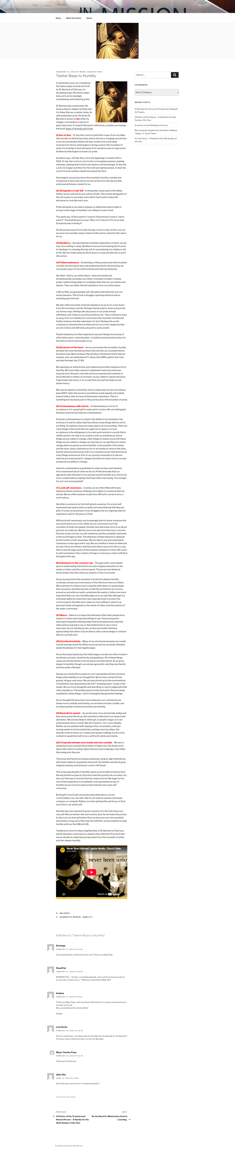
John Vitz (61, 1074)
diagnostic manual (71, 917)
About (89, 18)
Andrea (60, 993)
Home (58, 18)
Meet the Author (73, 18)
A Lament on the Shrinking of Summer (151, 125)
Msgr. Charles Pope (91, 72)
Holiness (65, 913)
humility (88, 917)
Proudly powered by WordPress (69, 1146)
